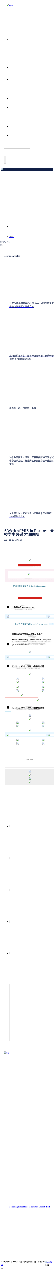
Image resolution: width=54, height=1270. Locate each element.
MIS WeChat (5, 242)
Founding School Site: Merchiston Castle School (29, 1207)
